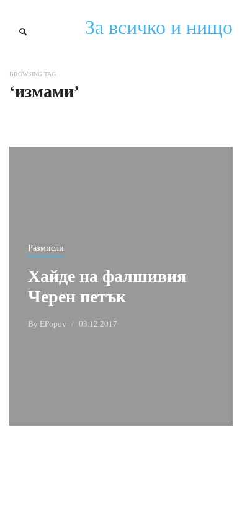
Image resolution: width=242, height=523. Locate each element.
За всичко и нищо (159, 27)
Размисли (46, 248)
